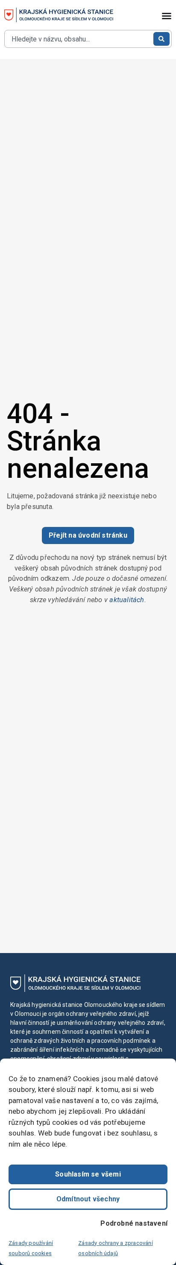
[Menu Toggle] (166, 15)
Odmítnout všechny (88, 1199)
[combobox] (78, 39)
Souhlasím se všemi (88, 1174)
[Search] (161, 39)
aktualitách (126, 600)
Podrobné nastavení (133, 1223)
